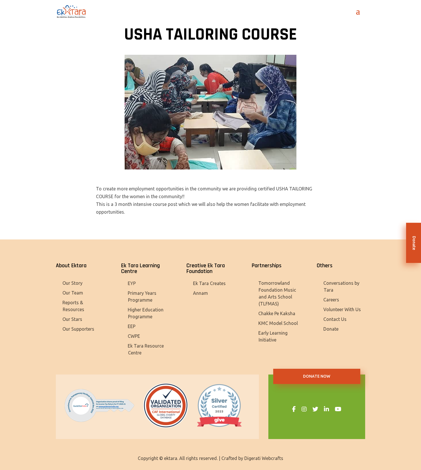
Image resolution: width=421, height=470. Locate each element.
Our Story (72, 283)
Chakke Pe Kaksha (276, 313)
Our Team (72, 292)
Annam (200, 293)
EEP (131, 326)
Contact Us (335, 319)
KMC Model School (278, 323)
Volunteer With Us (342, 309)
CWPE (134, 336)
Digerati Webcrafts (263, 458)
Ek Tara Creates (209, 283)
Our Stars (72, 319)
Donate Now (316, 376)
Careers (331, 299)
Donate (331, 328)
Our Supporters (78, 328)
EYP (132, 283)
